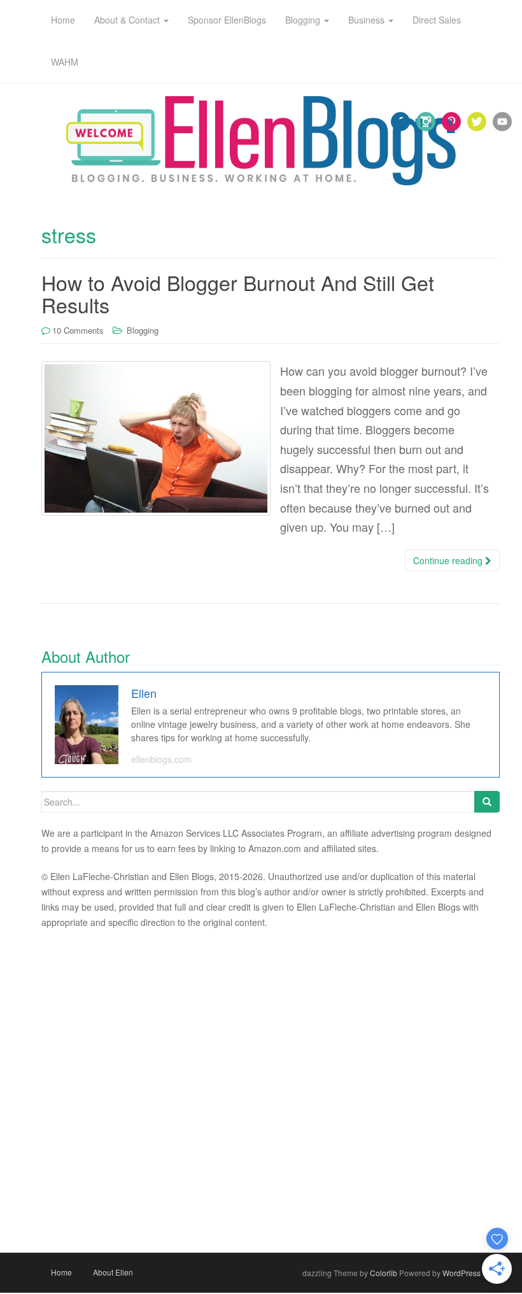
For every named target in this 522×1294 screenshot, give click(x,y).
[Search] (487, 802)
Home (61, 1272)
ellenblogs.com (161, 759)
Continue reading (449, 560)
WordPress (461, 1272)
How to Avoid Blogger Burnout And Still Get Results (237, 293)
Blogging (143, 330)
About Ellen (113, 1272)
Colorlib (383, 1272)
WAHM (64, 61)
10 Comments (78, 330)
